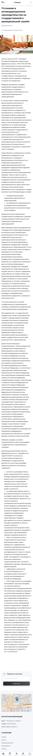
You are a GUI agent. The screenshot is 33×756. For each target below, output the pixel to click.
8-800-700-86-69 (11, 723)
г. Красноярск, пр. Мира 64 (13, 721)
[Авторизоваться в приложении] (30, 2)
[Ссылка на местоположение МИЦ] (16, 703)
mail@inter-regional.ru (11, 726)
